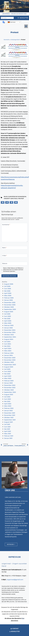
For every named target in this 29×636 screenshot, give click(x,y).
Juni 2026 (7, 288)
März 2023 (7, 378)
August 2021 (8, 422)
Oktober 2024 (9, 334)
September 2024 (10, 337)
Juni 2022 (7, 399)
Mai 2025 (7, 318)
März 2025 (7, 323)
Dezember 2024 (9, 330)
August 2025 (8, 311)
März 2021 (7, 433)
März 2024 (7, 351)
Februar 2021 (8, 436)
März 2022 (7, 406)
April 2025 (7, 321)
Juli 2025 (7, 314)
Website (4, 264)
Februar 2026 (9, 298)
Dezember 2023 (9, 357)
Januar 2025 (8, 328)
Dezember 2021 (9, 413)
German (12, 22)
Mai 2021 (7, 429)
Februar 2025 (8, 325)
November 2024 (10, 332)
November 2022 (9, 387)
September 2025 (10, 309)
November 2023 (9, 360)
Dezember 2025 (9, 302)
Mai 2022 (7, 401)
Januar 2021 (8, 438)
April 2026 (7, 293)
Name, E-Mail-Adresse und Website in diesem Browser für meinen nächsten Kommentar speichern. (13, 269)
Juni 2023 (7, 371)
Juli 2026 (7, 286)
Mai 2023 (7, 374)
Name (4, 248)
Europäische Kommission (17, 196)
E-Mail (4, 256)
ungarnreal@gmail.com (14, 579)
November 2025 (9, 305)
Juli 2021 (7, 424)
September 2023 (10, 364)
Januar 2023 (8, 383)
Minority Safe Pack (11, 198)
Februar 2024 (9, 353)
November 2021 (9, 415)
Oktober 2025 (9, 307)
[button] (26, 26)
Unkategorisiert (15, 39)
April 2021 (7, 431)
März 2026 (7, 295)
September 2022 (10, 392)
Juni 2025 (7, 316)
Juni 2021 (7, 427)
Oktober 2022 (9, 390)
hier (23, 618)
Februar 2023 (8, 381)
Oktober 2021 (8, 417)
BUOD (6, 196)
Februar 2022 (8, 408)
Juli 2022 (7, 397)
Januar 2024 (8, 355)
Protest (21, 198)
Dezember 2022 (9, 385)
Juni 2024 (7, 344)
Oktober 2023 (9, 362)
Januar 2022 (8, 410)
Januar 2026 (8, 300)
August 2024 (8, 339)
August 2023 (8, 367)
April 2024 (7, 348)
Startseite (6, 39)
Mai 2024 (7, 346)
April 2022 (7, 404)
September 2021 (10, 420)
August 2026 (8, 284)
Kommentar (6, 225)
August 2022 (8, 394)
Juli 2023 (7, 369)
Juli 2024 (7, 341)
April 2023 (7, 376)
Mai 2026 (7, 291)
